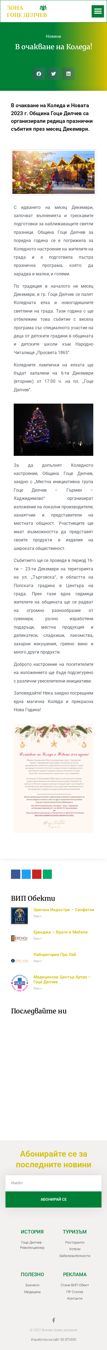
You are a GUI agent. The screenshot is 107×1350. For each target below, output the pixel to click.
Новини (53, 36)
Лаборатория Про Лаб (54, 954)
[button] (98, 11)
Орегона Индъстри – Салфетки (63, 909)
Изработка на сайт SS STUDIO (53, 1340)
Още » (37, 916)
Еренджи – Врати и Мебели (60, 932)
